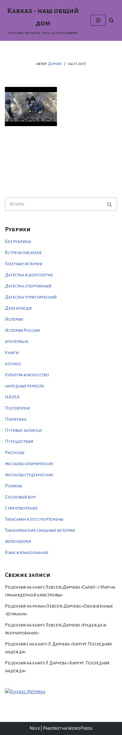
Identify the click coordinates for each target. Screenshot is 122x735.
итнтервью (16, 341)
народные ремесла (24, 386)
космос (13, 363)
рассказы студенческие (29, 474)
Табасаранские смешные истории (40, 530)
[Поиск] (111, 20)
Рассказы (14, 452)
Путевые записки (23, 430)
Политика (15, 419)
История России (22, 330)
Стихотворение (21, 508)
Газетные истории (23, 263)
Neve (35, 728)
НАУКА (12, 397)
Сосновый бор (20, 497)
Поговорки (17, 408)
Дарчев (54, 63)
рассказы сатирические (29, 463)
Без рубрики (18, 241)
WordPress (80, 728)
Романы (13, 485)
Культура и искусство (27, 374)
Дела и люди (18, 308)
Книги (12, 352)
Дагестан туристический (31, 297)
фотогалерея (18, 541)
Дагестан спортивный (28, 286)
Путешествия (19, 441)
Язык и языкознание (26, 552)
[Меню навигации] (98, 20)
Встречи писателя (23, 252)
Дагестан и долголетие (29, 274)
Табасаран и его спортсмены (34, 519)
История (14, 319)
